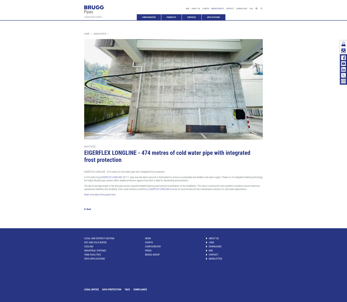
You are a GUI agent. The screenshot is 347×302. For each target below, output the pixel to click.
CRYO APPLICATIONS (94, 258)
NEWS (148, 238)
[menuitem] (149, 17)
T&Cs (127, 289)
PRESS (148, 250)
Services (191, 17)
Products (171, 17)
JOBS (211, 242)
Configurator (149, 17)
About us (196, 8)
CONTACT (213, 254)
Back (89, 209)
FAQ (251, 8)
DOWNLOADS (215, 246)
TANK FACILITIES (92, 254)
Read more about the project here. (100, 194)
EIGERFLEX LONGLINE (111, 177)
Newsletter (215, 258)
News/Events (217, 8)
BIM (187, 8)
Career (205, 8)
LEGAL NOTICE (91, 289)
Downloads (241, 8)
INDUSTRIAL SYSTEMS (95, 250)
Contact (230, 8)
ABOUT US (214, 238)
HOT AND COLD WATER (95, 242)
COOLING (88, 246)
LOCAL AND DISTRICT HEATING (99, 238)
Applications (213, 17)
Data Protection (111, 289)
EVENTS (149, 242)
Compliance (140, 289)
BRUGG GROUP (152, 254)
